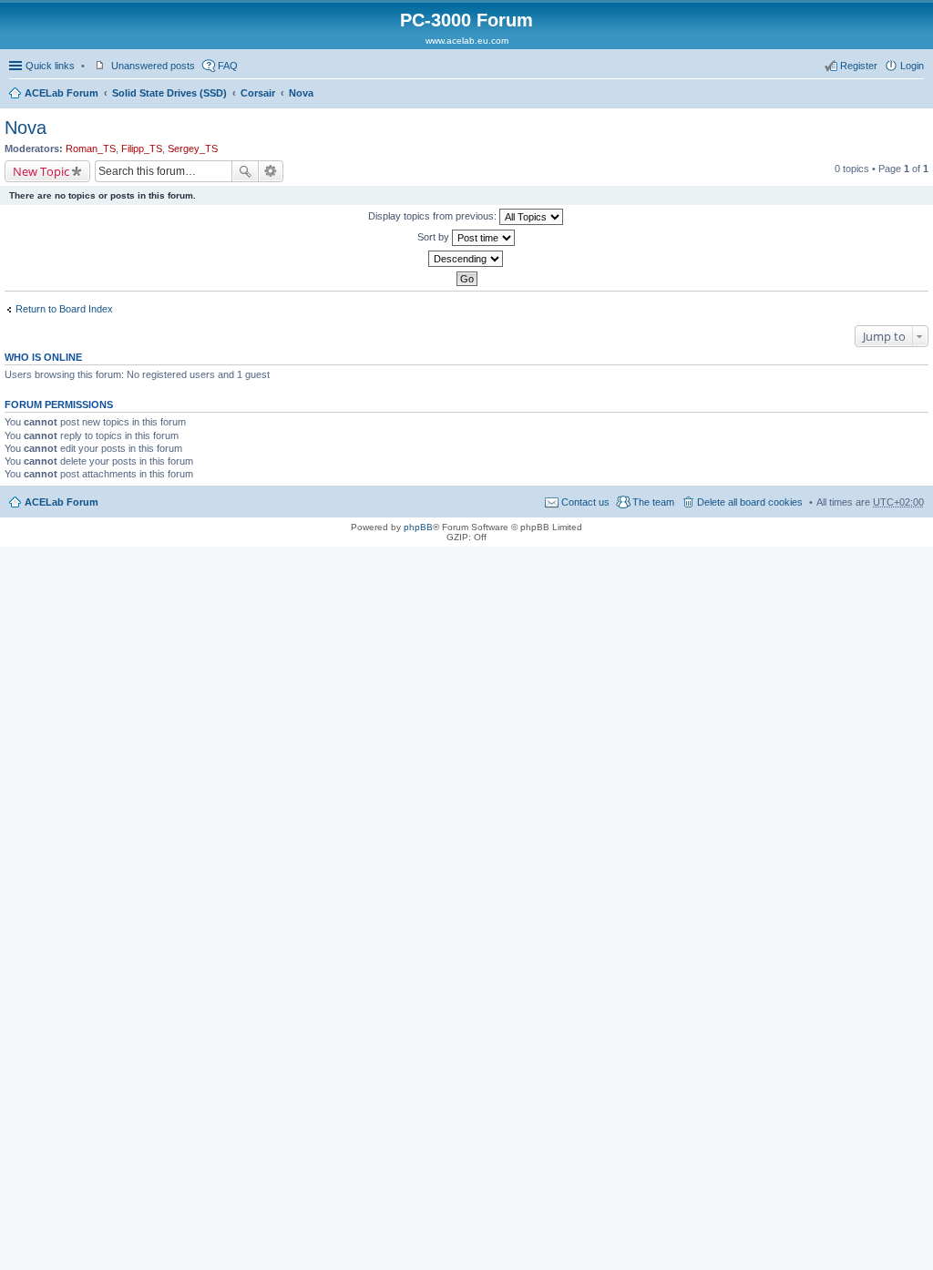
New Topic (41, 171)
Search (245, 171)
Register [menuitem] (858, 65)
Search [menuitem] (916, 94)
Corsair (258, 92)
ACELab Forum (61, 92)
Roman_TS (91, 148)
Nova (301, 92)
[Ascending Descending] (466, 259)
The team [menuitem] (653, 502)
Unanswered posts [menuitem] (153, 65)
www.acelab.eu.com (466, 41)
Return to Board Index (64, 308)
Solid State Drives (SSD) (169, 92)
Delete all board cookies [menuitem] (750, 502)
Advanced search (271, 171)
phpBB (418, 527)
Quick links (50, 65)
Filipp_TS (141, 148)
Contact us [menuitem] (585, 502)
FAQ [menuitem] (228, 65)
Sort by (434, 236)
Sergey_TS (193, 148)
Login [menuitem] (912, 65)
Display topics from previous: (433, 215)
